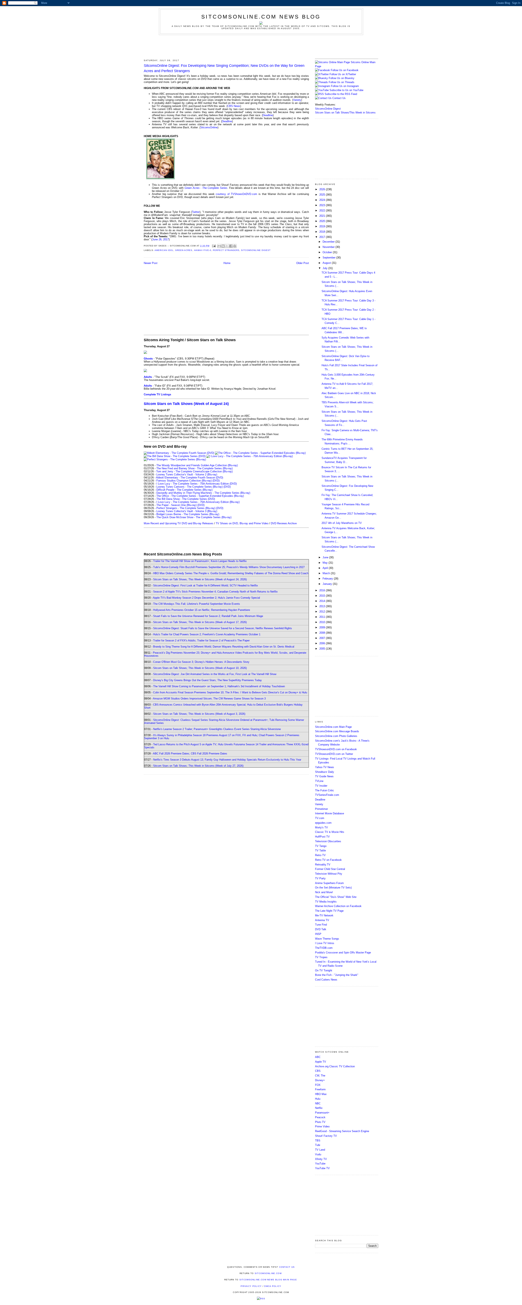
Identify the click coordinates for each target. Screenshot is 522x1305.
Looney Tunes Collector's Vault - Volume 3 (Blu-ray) (186, 511)
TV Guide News (324, 776)
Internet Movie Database (329, 813)
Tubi (317, 1145)
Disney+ (320, 1080)
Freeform (320, 1089)
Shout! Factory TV (326, 1135)
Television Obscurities (328, 841)
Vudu (318, 1154)
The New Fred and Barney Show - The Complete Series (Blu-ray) (194, 468)
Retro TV (320, 855)
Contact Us (339, 98)
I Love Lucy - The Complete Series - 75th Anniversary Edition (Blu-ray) (198, 502)
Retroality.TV (322, 864)
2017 (322, 237)
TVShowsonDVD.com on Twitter (334, 753)
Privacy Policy (251, 1286)
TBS (317, 1140)
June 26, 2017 (160, 239)
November (329, 246)
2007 (322, 638)
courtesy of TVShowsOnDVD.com (236, 194)
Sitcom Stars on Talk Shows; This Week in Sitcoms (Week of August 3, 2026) (199, 713)
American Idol (164, 250)
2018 (322, 231)
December (329, 241)
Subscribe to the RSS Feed (341, 94)
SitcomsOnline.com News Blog (261, 17)
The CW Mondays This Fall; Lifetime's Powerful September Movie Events (196, 603)
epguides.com (323, 822)
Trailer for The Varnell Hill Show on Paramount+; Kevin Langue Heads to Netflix (200, 561)
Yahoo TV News (324, 767)
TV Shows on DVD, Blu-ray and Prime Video (242, 523)
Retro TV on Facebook (328, 859)
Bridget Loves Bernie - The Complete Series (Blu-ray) (187, 514)
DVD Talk (320, 929)
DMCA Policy (272, 1286)
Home (226, 263)
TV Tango (320, 846)
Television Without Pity (328, 873)
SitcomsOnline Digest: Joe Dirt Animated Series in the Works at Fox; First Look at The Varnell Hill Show (214, 674)
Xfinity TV (321, 1159)
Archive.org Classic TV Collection (335, 1066)
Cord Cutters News (326, 979)
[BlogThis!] (223, 246)
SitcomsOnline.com (268, 1273)
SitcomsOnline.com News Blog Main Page (268, 1280)
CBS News (233, 106)
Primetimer (321, 808)
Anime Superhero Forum (329, 883)
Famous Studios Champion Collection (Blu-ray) (184, 480)
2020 (322, 221)
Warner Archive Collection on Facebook (338, 906)
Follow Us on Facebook (344, 70)
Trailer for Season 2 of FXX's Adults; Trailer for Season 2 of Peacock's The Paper (201, 640)
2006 (322, 643)
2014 (322, 600)
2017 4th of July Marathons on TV (342, 522)
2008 (322, 632)
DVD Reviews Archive (284, 523)
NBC (318, 1103)
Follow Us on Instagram (345, 86)
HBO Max (321, 1094)
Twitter (196, 211)
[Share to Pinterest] (235, 246)
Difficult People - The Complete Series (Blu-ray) (184, 489)
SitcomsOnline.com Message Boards (337, 731)
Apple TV (320, 1061)
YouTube (320, 1163)
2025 (322, 194)
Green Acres (183, 250)
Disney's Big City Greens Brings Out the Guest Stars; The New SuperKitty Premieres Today (207, 680)
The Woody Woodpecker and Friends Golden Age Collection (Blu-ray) (197, 465)
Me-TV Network (324, 915)
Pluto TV (320, 1122)
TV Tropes (321, 957)
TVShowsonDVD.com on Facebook (336, 749)
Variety (297, 99)
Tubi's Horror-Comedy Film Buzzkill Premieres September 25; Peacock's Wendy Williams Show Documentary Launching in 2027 (229, 567)
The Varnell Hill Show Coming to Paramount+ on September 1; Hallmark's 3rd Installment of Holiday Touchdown (219, 686)
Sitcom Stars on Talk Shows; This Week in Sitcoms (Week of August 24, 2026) (200, 579)
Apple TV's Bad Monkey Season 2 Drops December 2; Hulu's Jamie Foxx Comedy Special (206, 597)
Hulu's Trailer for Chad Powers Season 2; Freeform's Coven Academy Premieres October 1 (206, 634)
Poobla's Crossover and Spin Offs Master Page (343, 952)
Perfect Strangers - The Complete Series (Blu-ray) (185, 508)
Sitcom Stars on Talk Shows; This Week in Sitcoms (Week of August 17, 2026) (200, 622)
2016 (322, 590)
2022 (322, 210)
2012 (322, 611)
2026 (322, 189)
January (328, 583)
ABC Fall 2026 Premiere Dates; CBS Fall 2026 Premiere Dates (190, 753)
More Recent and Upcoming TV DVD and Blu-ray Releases (178, 523)
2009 (322, 627)
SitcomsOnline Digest (256, 250)
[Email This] (219, 246)
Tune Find (321, 924)
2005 (322, 648)
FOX (318, 1084)
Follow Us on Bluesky (341, 78)
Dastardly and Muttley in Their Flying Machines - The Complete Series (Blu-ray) (203, 492)
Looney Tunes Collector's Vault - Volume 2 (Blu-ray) (186, 474)
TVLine (319, 781)
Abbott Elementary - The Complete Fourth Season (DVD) (189, 477)
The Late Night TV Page (329, 910)
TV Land (320, 1149)
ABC (318, 1057)
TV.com (319, 818)
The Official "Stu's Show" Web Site (335, 896)
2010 (322, 622)
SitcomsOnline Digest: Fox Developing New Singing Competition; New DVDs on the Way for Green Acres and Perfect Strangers (224, 68)
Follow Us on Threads (341, 82)
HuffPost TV (322, 836)
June (326, 557)
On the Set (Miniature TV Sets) (333, 887)
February (328, 578)
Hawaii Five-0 (202, 250)
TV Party (320, 878)
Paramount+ (322, 1112)
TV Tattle (320, 850)
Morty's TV (321, 827)
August (327, 262)
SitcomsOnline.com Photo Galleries (336, 736)
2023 (322, 205)
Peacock (320, 1117)
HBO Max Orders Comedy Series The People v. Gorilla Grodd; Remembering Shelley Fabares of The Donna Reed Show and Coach (230, 573)
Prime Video (322, 1126)
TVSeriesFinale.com (327, 794)
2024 (322, 199)
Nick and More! (324, 892)
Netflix (319, 1107)
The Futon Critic (324, 790)
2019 (322, 226)
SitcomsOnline (209, 127)
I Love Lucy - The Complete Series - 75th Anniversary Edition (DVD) (196, 483)
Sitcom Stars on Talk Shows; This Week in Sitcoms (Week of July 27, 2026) (198, 765)
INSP (318, 934)
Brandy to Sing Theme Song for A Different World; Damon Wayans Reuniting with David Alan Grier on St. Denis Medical (223, 646)
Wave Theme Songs (327, 938)
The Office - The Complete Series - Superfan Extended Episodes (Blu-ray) (200, 495)
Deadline (268, 115)
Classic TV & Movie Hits (329, 831)
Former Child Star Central (330, 869)
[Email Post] (213, 246)
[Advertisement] (261, 46)
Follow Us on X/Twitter (343, 74)
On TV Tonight (323, 970)
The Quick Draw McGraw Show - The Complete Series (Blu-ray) (193, 517)
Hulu (317, 1098)
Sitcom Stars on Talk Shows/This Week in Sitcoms (345, 112)
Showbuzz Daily (324, 771)
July (325, 268)
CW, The (320, 1075)
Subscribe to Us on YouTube (346, 90)
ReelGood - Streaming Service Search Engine (342, 1131)
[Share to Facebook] (231, 246)
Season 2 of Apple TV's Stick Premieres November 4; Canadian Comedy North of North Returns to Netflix (215, 591)
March (327, 573)
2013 (322, 606)
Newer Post (150, 263)
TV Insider (321, 785)
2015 (322, 595)
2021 (322, 215)
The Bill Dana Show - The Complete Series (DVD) (185, 498)
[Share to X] (227, 246)
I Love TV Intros (324, 943)
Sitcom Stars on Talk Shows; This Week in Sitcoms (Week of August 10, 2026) (200, 668)
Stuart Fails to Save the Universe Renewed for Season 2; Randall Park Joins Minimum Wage (208, 616)
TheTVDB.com (324, 947)
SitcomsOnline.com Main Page (333, 726)
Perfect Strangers (226, 250)
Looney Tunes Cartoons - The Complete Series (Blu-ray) (189, 486)
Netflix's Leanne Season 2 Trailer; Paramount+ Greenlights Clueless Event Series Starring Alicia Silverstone (217, 729)
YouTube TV (322, 1168)
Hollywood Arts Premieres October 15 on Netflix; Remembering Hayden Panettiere (201, 609)
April (326, 567)
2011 (322, 616)
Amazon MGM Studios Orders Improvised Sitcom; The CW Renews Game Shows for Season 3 (209, 698)
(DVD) (216, 480)
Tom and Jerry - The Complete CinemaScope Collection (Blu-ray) (194, 471)
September (329, 257)
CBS (318, 1070)
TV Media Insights (326, 901)
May (325, 562)
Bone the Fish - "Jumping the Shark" (336, 974)
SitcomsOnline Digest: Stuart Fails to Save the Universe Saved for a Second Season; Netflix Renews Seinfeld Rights (222, 628)
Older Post (302, 263)
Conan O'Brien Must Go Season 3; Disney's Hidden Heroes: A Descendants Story (201, 661)
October (328, 252)
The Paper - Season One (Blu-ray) (176, 505)
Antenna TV (322, 920)
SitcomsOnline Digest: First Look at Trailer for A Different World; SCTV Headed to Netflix (205, 585)
